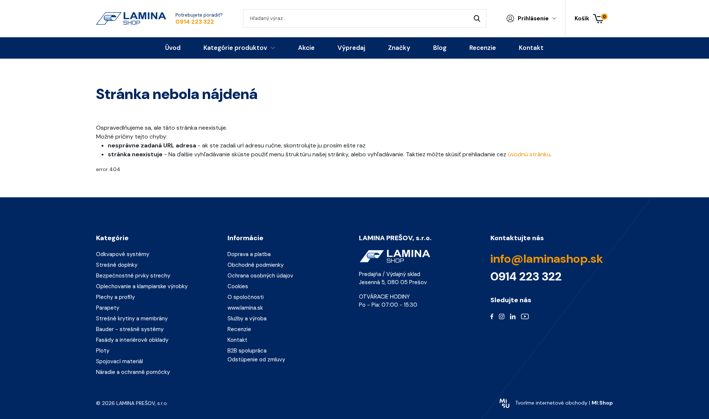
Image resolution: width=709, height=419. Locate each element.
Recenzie (239, 329)
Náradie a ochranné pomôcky (133, 372)
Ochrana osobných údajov (260, 275)
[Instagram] (501, 315)
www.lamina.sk (245, 307)
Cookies (237, 286)
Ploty (102, 350)
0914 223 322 (194, 22)
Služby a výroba (247, 318)
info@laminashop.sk (546, 258)
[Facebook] (491, 315)
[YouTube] (525, 315)
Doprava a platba (249, 254)
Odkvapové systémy (122, 254)
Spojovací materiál (119, 361)
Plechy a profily (115, 297)
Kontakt (237, 340)
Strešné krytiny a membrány (132, 318)
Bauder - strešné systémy (130, 329)
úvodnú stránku (529, 154)
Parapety (107, 307)
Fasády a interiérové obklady (132, 340)
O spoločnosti (245, 297)
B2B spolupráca (247, 350)
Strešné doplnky (116, 265)
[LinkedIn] (513, 315)
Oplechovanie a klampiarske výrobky (142, 286)
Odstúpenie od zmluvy (256, 359)
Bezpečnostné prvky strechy (133, 275)
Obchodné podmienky (255, 265)
